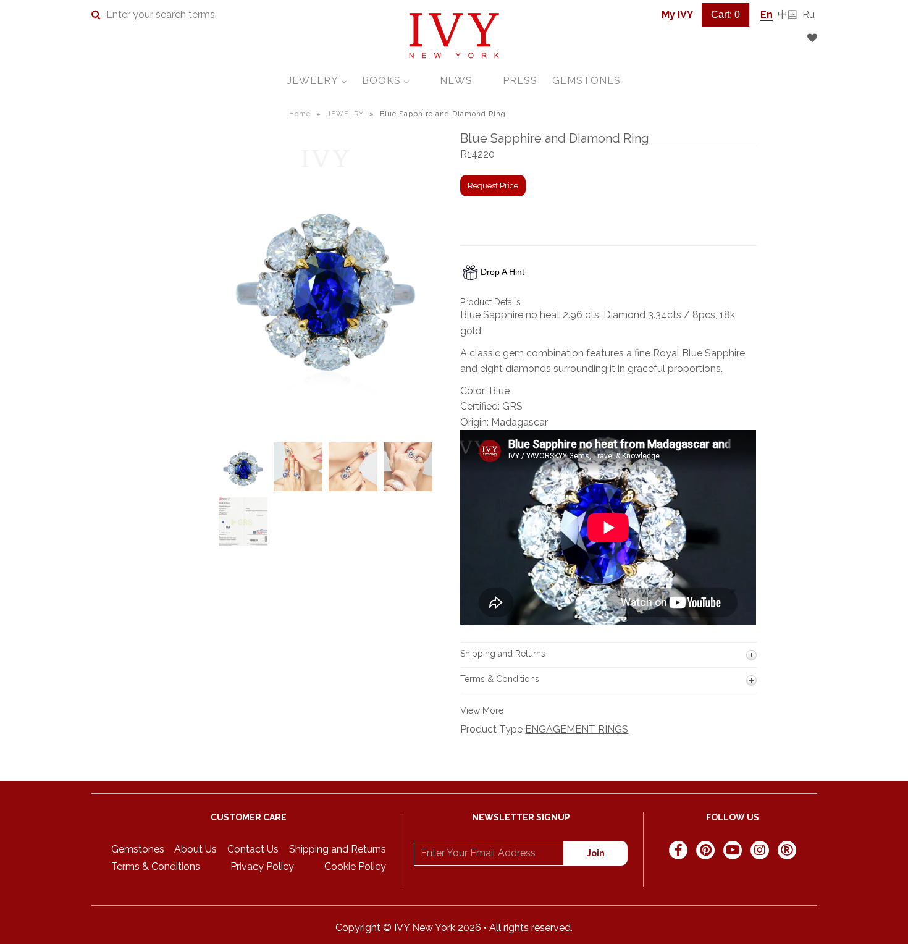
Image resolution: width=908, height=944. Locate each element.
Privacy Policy (262, 866)
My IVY (677, 14)
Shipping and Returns (337, 849)
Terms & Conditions (155, 866)
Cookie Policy (355, 866)
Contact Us (253, 849)
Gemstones (137, 849)
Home (300, 114)
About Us (195, 849)
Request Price (493, 185)
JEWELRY (345, 114)
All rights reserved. (531, 927)
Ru (808, 14)
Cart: (725, 14)
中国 (787, 14)
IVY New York (424, 927)
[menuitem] (317, 80)
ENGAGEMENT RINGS (576, 729)
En (766, 14)
